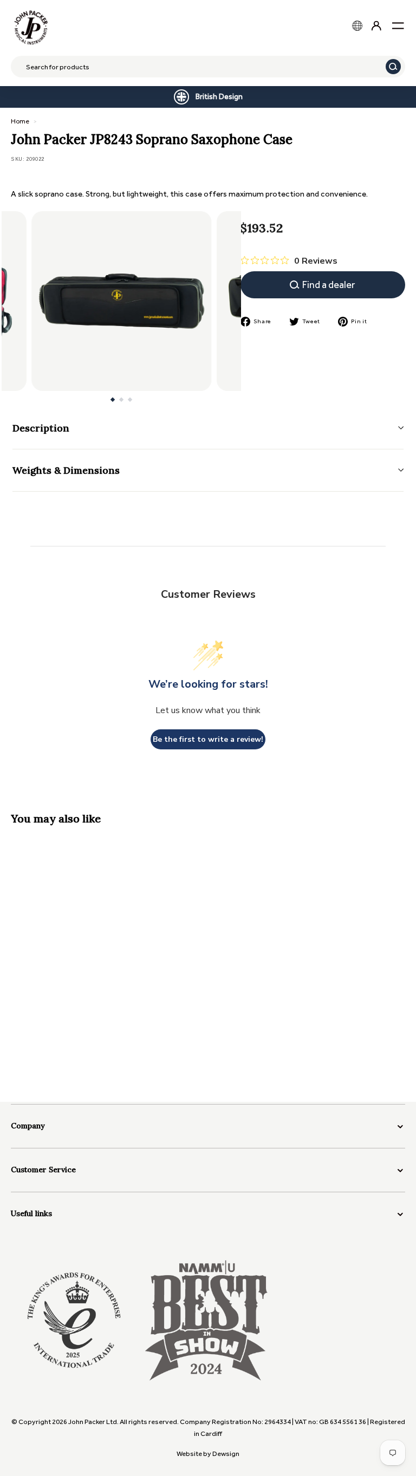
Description (40, 428)
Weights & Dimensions (66, 470)
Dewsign (225, 1453)
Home (20, 121)
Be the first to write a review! (208, 739)
